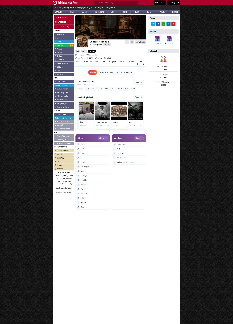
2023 (100, 88)
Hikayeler (112, 61)
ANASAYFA (58, 12)
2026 (80, 88)
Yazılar (59, 49)
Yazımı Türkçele (63, 136)
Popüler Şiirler (62, 100)
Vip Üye (92, 51)
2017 (133, 88)
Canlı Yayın (61, 158)
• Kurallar (58, 184)
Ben (96, 61)
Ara (58, 38)
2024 (94, 88)
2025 (87, 88)
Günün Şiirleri (62, 89)
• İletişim (71, 184)
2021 (107, 88)
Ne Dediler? (140, 62)
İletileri (131, 61)
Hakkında (88, 61)
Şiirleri (103, 61)
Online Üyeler (62, 150)
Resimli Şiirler (62, 92)
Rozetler (60, 154)
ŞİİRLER (72, 12)
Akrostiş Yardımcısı (64, 143)
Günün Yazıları (63, 121)
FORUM (124, 12)
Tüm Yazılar (61, 114)
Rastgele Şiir (62, 103)
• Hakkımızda (61, 181)
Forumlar (60, 60)
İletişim (60, 169)
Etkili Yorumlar (62, 96)
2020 (113, 88)
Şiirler (59, 41)
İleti (109, 58)
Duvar (78, 61)
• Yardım (64, 184)
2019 (120, 88)
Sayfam (60, 74)
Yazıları (122, 61)
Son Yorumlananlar (64, 107)
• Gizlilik (68, 181)
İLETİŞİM (175, 12)
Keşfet (59, 52)
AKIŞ (112, 12)
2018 (126, 88)
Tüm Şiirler (61, 81)
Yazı (100, 58)
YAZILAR (84, 12)
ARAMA (162, 12)
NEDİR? (136, 12)
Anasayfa (60, 34)
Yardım (59, 165)
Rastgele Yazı (62, 125)
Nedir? (59, 70)
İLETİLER (149, 12)
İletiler (59, 56)
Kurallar (60, 161)
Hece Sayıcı (61, 140)
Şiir (91, 58)
